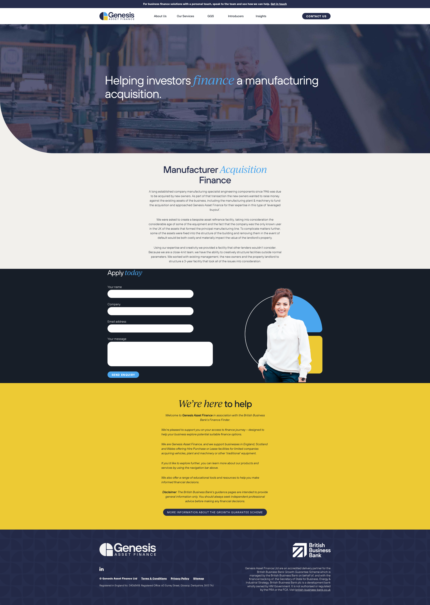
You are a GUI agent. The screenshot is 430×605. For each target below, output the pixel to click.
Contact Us (316, 16)
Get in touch (279, 4)
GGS (210, 16)
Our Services (185, 16)
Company (114, 304)
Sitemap (198, 578)
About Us (160, 16)
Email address (117, 321)
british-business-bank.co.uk (313, 589)
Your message (117, 339)
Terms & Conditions (154, 578)
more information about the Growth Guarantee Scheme (215, 512)
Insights (261, 16)
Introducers (236, 16)
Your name (115, 287)
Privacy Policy (180, 578)
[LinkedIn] (101, 569)
